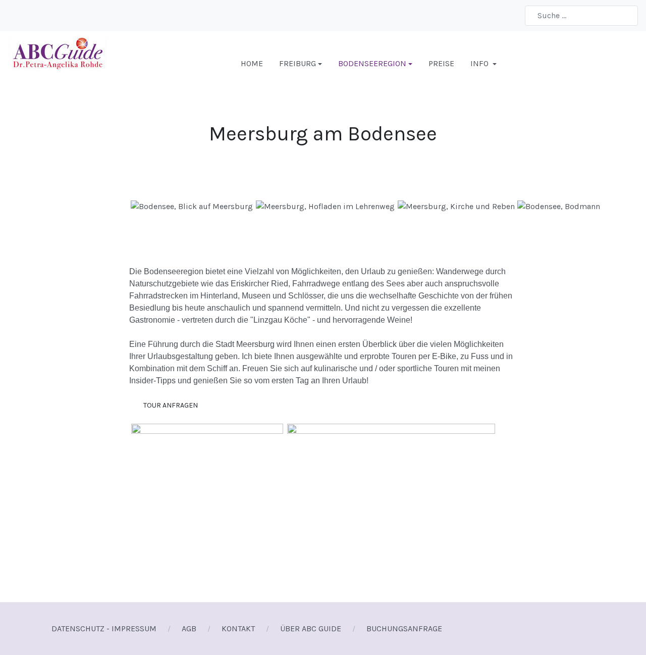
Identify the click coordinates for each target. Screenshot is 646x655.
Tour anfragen (170, 405)
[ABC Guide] (57, 63)
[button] (300, 63)
